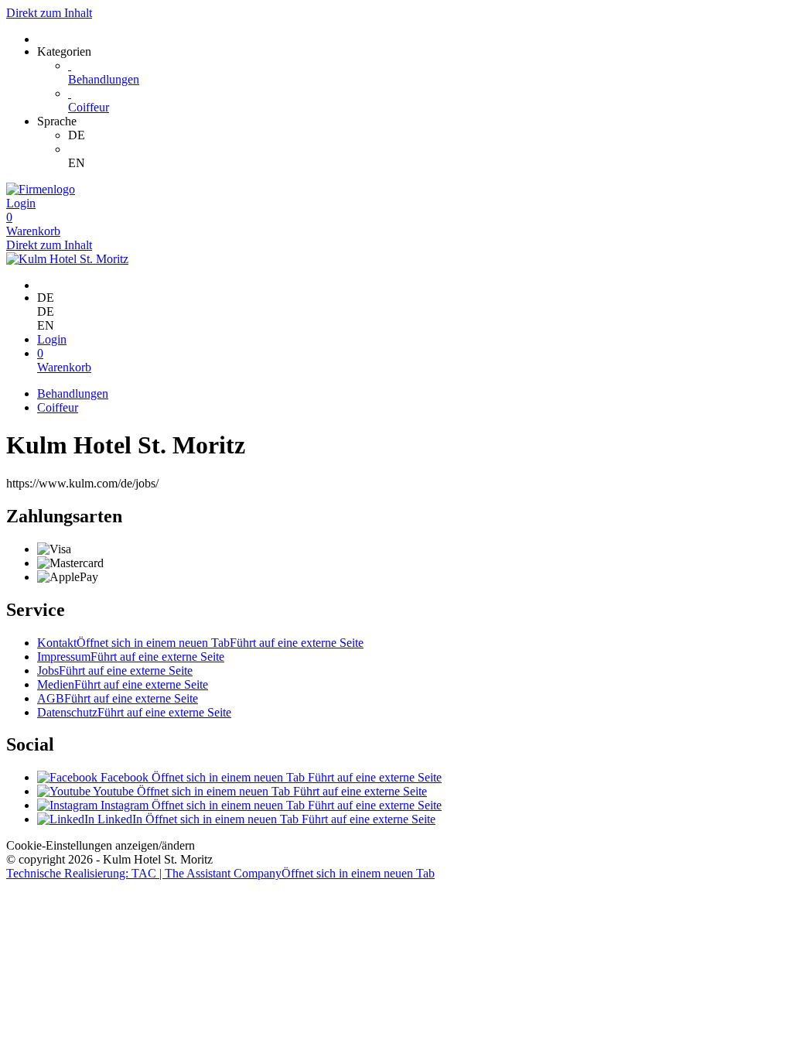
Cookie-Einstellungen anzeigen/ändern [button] (100, 845)
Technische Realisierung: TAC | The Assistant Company (220, 873)
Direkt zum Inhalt (49, 12)
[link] (427, 135)
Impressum (130, 656)
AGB (117, 698)
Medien (122, 684)
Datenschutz (134, 712)
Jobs (115, 670)
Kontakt (200, 642)
